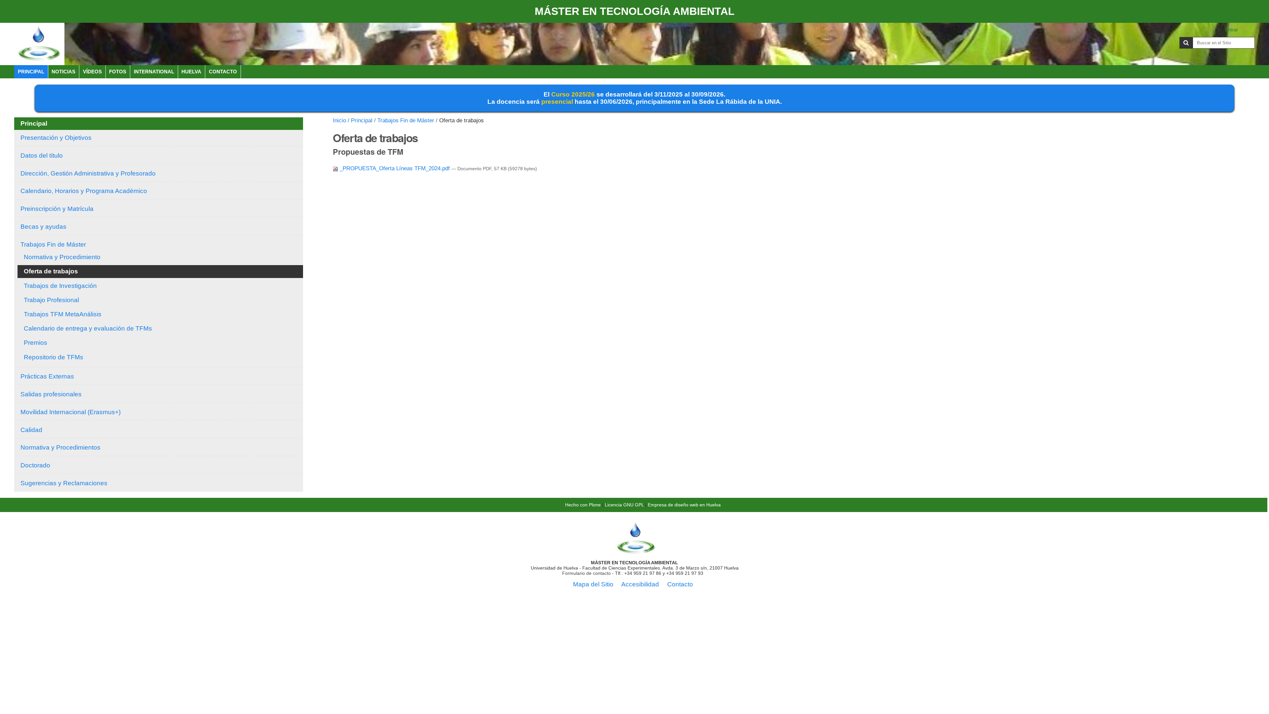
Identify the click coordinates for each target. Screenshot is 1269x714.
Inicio (339, 120)
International (154, 71)
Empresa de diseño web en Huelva (684, 504)
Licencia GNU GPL (624, 504)
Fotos (117, 71)
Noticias (63, 71)
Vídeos (92, 71)
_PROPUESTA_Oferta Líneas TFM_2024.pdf (394, 168)
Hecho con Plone (583, 504)
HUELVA (191, 71)
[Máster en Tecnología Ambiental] (39, 44)
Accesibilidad (640, 584)
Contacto (223, 71)
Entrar (1231, 29)
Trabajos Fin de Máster (405, 120)
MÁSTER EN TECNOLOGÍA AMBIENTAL (635, 11)
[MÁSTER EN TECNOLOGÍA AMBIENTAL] (636, 552)
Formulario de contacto (586, 573)
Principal (31, 71)
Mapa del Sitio (593, 584)
